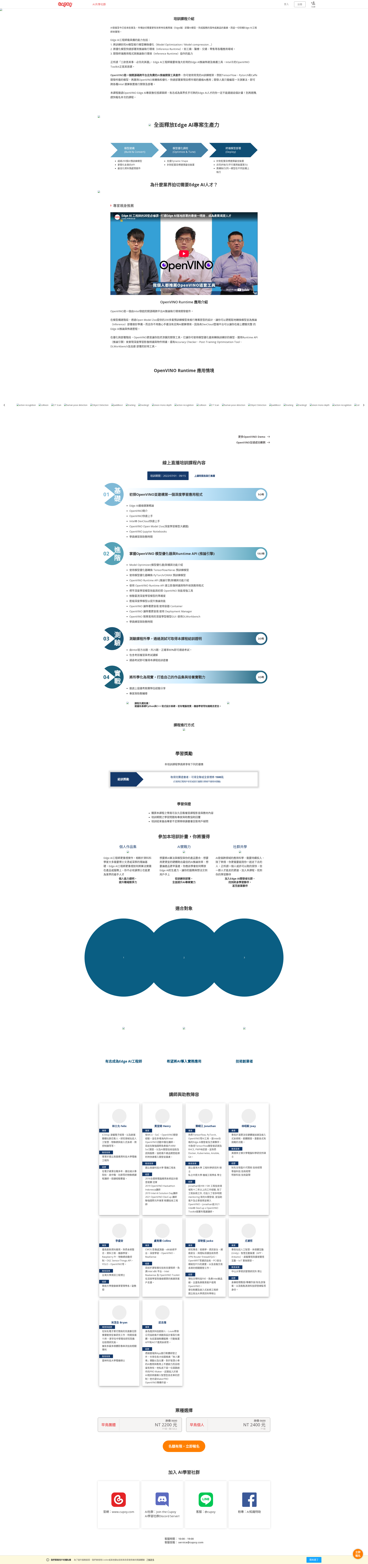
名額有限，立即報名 (184, 1446)
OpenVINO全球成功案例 (253, 442)
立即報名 (358, 1553)
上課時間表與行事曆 (204, 475)
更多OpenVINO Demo (254, 436)
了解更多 (150, 1559)
